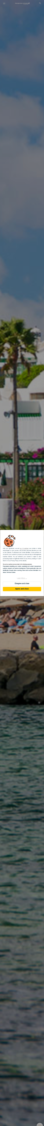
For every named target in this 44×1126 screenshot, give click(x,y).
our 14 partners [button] (24, 548)
